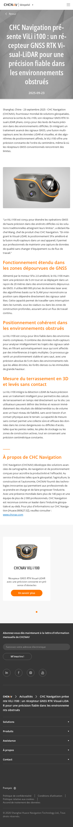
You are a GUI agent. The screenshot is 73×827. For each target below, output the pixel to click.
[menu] (68, 4)
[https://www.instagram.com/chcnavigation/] (30, 672)
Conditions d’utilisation (50, 795)
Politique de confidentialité (17, 795)
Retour (12, 13)
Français (7, 787)
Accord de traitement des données (21, 802)
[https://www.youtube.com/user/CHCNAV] (42, 672)
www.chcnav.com (13, 514)
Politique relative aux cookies (18, 799)
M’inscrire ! (17, 656)
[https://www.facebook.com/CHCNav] (18, 672)
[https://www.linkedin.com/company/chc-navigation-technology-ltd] (6, 672)
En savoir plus (26, 593)
